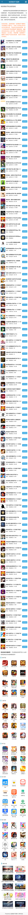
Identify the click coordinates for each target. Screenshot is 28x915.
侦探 (11, 10)
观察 (3, 13)
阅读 (23, 10)
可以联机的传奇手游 (17, 652)
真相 (5, 15)
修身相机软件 (11, 654)
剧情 (5, 10)
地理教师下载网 (14, 2)
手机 (9, 10)
